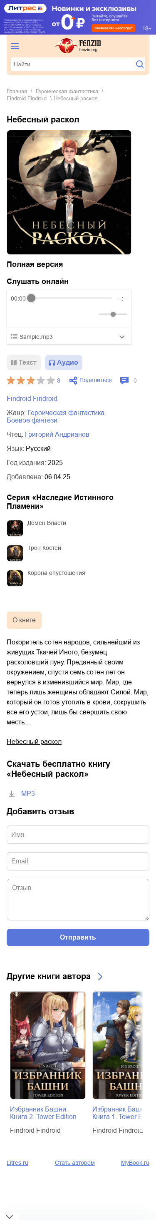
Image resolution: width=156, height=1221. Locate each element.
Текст (28, 362)
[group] (69, 308)
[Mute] (91, 314)
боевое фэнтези (32, 420)
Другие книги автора (49, 976)
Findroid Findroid (27, 98)
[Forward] (55, 314)
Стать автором (75, 1162)
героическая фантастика (67, 91)
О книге (24, 620)
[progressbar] (71, 298)
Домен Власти (46, 523)
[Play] (37, 314)
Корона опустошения (56, 572)
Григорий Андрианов (57, 434)
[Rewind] (19, 314)
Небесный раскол (34, 741)
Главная (17, 91)
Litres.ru (17, 1162)
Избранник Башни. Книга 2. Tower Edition (43, 1113)
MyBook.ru (135, 1162)
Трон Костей (44, 548)
